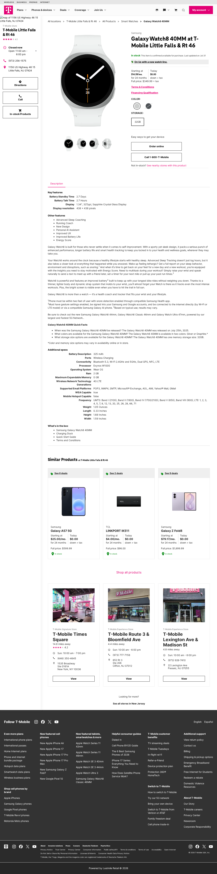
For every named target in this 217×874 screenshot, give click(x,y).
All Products (109, 21)
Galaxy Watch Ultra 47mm (170, 314)
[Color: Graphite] (148, 106)
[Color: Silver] (137, 106)
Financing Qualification (144, 92)
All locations (54, 21)
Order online (156, 146)
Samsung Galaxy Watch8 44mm (98, 314)
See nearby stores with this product (166, 165)
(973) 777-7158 (121, 655)
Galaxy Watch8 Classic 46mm (134, 314)
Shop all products (128, 572)
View (73, 678)
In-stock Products (20, 112)
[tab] (56, 183)
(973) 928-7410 (177, 660)
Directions (20, 83)
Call (20, 97)
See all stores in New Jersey (129, 703)
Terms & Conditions (142, 86)
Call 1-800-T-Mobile (156, 157)
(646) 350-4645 (66, 658)
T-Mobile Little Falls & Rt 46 (81, 21)
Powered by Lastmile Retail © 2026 (108, 868)
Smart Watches (129, 21)
